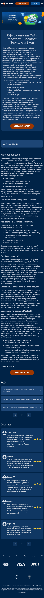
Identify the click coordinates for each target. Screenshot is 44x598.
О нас (4, 556)
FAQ (42, 556)
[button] (18, 568)
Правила (11, 556)
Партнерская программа (31, 556)
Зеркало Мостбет (22, 126)
